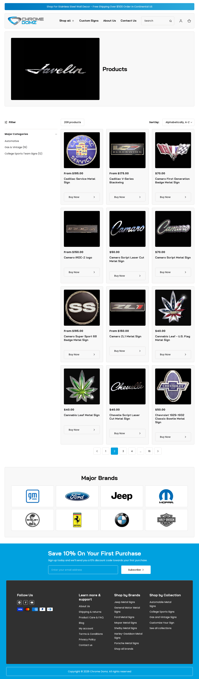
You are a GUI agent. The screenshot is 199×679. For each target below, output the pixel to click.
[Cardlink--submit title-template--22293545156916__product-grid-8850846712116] (127, 308)
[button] (67, 20)
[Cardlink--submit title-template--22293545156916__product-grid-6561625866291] (82, 150)
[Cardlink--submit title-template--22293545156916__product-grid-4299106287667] (173, 150)
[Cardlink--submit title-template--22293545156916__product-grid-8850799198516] (127, 150)
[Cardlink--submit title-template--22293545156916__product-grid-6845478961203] (82, 229)
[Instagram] (19, 603)
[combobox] (157, 20)
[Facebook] (25, 603)
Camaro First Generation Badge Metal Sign (172, 180)
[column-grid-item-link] (32, 496)
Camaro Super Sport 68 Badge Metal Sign (80, 338)
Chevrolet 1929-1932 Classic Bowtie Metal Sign (170, 418)
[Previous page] (97, 451)
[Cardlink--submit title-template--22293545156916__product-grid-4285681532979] (173, 229)
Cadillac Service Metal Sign (79, 180)
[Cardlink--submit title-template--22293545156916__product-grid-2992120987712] (173, 308)
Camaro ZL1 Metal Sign (125, 336)
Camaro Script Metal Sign (173, 257)
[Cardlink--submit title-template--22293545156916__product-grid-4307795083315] (127, 386)
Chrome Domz (99, 671)
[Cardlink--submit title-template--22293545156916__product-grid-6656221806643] (173, 386)
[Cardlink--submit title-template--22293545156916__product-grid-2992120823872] (82, 386)
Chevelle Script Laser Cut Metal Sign (124, 416)
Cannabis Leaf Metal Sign (82, 415)
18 (149, 451)
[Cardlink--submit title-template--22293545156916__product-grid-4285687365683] (127, 229)
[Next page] (158, 451)
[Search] (170, 20)
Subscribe (134, 570)
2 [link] (114, 451)
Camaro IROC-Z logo (78, 257)
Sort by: (154, 122)
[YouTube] (32, 603)
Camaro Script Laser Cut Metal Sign (126, 259)
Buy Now (74, 197)
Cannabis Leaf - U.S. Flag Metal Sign (172, 338)
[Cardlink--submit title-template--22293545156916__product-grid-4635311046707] (82, 308)
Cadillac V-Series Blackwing (121, 180)
